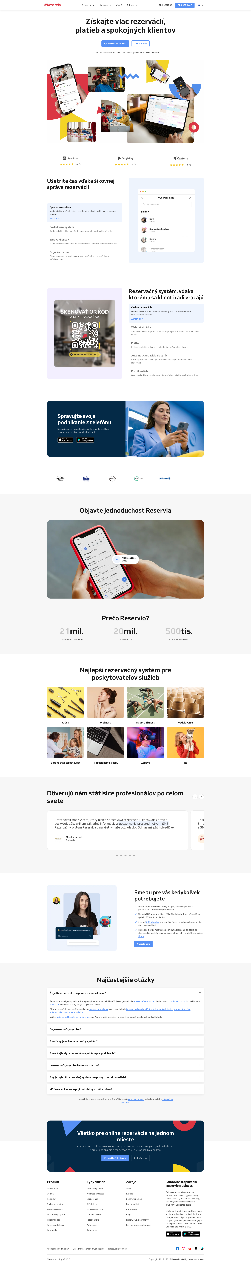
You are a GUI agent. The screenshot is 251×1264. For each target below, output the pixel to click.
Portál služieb (132, 1204)
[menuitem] (88, 5)
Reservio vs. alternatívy (137, 1219)
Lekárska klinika (94, 1214)
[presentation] (201, 5)
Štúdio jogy (92, 1204)
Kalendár (51, 1199)
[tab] (117, 855)
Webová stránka (54, 1209)
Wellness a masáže (95, 1193)
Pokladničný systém (56, 1214)
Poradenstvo (93, 1219)
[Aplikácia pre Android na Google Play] (85, 440)
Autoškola (91, 1225)
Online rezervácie (55, 1204)
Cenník (50, 1193)
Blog (128, 1214)
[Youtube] (189, 1248)
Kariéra (129, 1193)
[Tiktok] (202, 1248)
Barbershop (92, 1199)
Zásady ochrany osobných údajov (88, 1248)
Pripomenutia (53, 1219)
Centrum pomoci (134, 1199)
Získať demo (53, 1188)
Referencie (131, 1209)
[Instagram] (183, 1248)
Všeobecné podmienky (58, 1248)
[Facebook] (177, 1248)
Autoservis (92, 1230)
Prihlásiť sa (165, 5)
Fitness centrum (95, 1209)
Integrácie (52, 1230)
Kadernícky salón (95, 1188)
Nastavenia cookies (117, 1248)
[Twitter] (196, 1248)
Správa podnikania (55, 1225)
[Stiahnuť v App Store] (65, 440)
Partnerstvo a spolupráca (138, 1225)
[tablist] (125, 830)
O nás (128, 1188)
